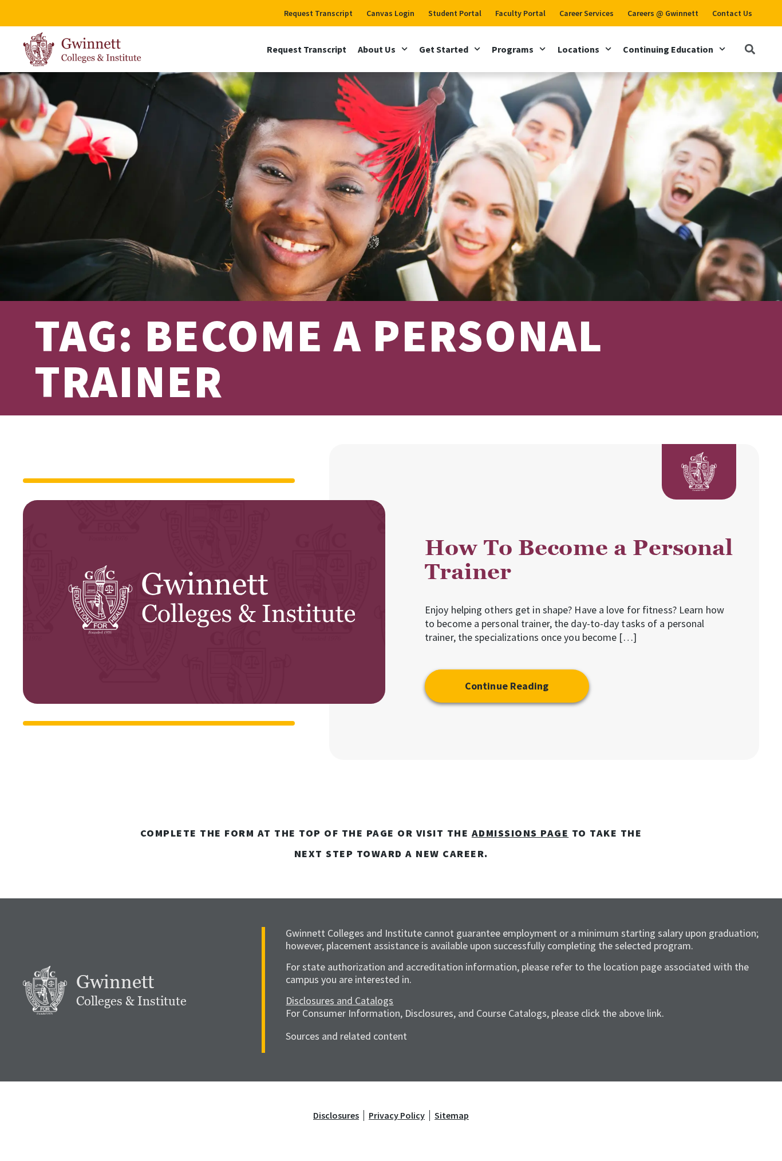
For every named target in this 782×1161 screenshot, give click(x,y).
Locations (578, 49)
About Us (377, 49)
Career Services (586, 13)
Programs (513, 49)
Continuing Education (668, 49)
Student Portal (454, 13)
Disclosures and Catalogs (339, 1000)
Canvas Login (390, 13)
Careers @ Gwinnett (662, 13)
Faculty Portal (520, 13)
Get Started (443, 49)
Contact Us (732, 13)
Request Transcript (318, 13)
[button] (749, 48)
